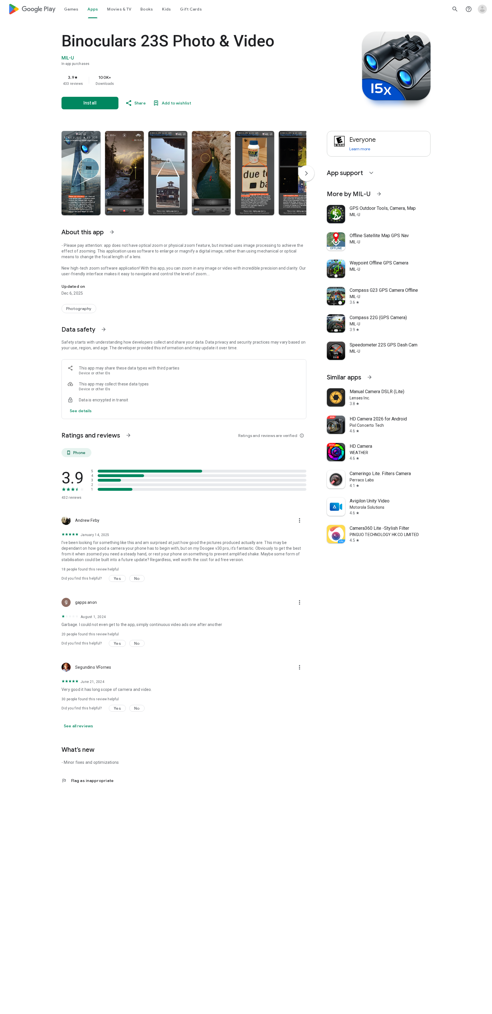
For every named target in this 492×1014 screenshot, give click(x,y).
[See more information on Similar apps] (369, 377)
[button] (81, 173)
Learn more (359, 148)
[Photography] (79, 308)
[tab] (71, 9)
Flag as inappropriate (88, 780)
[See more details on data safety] (80, 411)
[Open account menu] (482, 9)
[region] (175, 80)
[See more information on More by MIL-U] (379, 194)
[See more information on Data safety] (103, 329)
